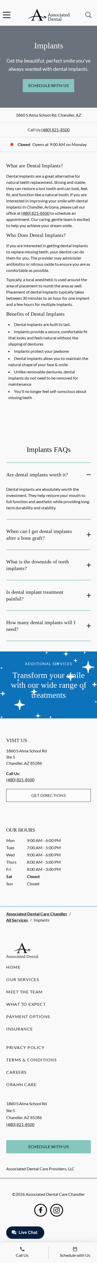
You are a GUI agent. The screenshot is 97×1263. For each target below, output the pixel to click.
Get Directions (48, 795)
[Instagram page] (56, 1210)
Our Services (22, 979)
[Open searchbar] (88, 15)
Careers (16, 1072)
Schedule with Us (48, 85)
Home (13, 967)
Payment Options (28, 1016)
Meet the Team (24, 991)
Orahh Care (21, 1084)
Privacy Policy (25, 1047)
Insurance (19, 1028)
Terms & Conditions (31, 1059)
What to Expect (26, 1004)
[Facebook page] (40, 1210)
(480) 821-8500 (55, 129)
